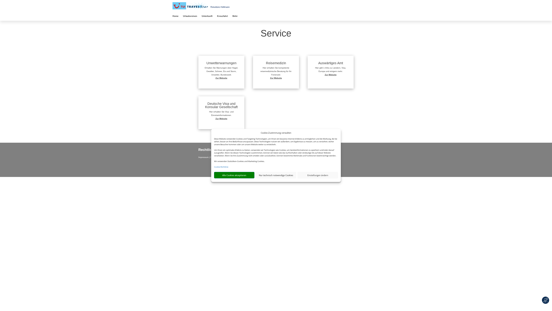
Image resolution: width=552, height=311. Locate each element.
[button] (221, 72)
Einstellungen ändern (317, 175)
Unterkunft (207, 16)
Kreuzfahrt (222, 16)
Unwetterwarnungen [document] (221, 63)
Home (175, 16)
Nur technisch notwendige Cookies (276, 175)
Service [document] (276, 33)
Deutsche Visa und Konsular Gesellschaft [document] (221, 105)
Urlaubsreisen (190, 16)
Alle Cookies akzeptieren (234, 175)
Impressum (203, 157)
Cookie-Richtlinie (221, 167)
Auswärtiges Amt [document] (330, 63)
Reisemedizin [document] (276, 63)
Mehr (235, 16)
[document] (221, 78)
